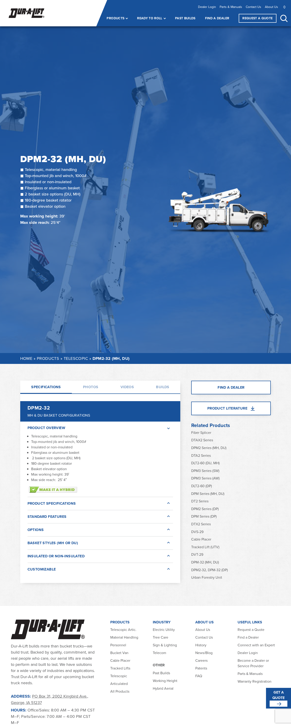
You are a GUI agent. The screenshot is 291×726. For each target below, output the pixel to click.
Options (36, 529)
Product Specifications (52, 503)
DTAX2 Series (202, 439)
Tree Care (160, 637)
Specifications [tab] (46, 387)
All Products (120, 691)
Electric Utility (164, 629)
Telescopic (76, 358)
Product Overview (46, 427)
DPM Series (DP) (204, 516)
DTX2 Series (201, 523)
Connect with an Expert (256, 644)
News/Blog (204, 652)
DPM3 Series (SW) (205, 470)
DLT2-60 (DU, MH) (205, 462)
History (200, 644)
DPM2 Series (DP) (205, 508)
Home (26, 358)
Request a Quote (251, 629)
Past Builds (185, 18)
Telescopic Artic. (123, 629)
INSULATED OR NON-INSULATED (56, 556)
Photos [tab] (90, 387)
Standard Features (47, 516)
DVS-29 (197, 531)
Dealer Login (207, 7)
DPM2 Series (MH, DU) (208, 447)
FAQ (198, 675)
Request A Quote (257, 18)
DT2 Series (199, 501)
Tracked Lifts (120, 668)
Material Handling (124, 637)
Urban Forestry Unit (206, 577)
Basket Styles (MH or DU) (53, 543)
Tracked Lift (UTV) (205, 546)
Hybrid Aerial (163, 688)
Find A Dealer (231, 387)
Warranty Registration (254, 681)
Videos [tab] (127, 387)
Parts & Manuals (231, 7)
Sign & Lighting (165, 644)
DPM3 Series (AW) (205, 478)
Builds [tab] (162, 387)
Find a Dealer (217, 18)
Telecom (159, 652)
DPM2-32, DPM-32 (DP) (209, 569)
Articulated (119, 683)
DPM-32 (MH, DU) (205, 562)
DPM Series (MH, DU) (207, 493)
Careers (201, 660)
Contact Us (253, 7)
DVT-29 (197, 554)
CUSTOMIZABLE (42, 569)
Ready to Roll (149, 18)
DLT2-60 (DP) (201, 485)
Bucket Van (119, 652)
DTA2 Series (201, 455)
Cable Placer (201, 539)
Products (115, 18)
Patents (201, 668)
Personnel (118, 644)
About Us (271, 7)
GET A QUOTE (278, 695)
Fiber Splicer (201, 432)
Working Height (165, 680)
